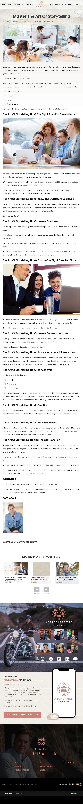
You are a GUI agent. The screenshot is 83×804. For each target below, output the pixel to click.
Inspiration (38, 21)
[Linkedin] (67, 659)
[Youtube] (75, 659)
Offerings (17, 4)
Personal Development (50, 21)
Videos (69, 4)
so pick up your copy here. (37, 473)
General (30, 21)
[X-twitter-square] (59, 659)
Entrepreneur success (19, 21)
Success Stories (27, 4)
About (9, 4)
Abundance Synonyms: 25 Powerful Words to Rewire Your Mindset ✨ (66, 579)
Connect (77, 4)
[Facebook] (51, 659)
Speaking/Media (60, 4)
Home (4, 4)
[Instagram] (43, 659)
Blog (51, 4)
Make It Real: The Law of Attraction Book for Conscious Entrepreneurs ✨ (15, 580)
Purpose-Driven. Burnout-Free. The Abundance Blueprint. (41, 579)
